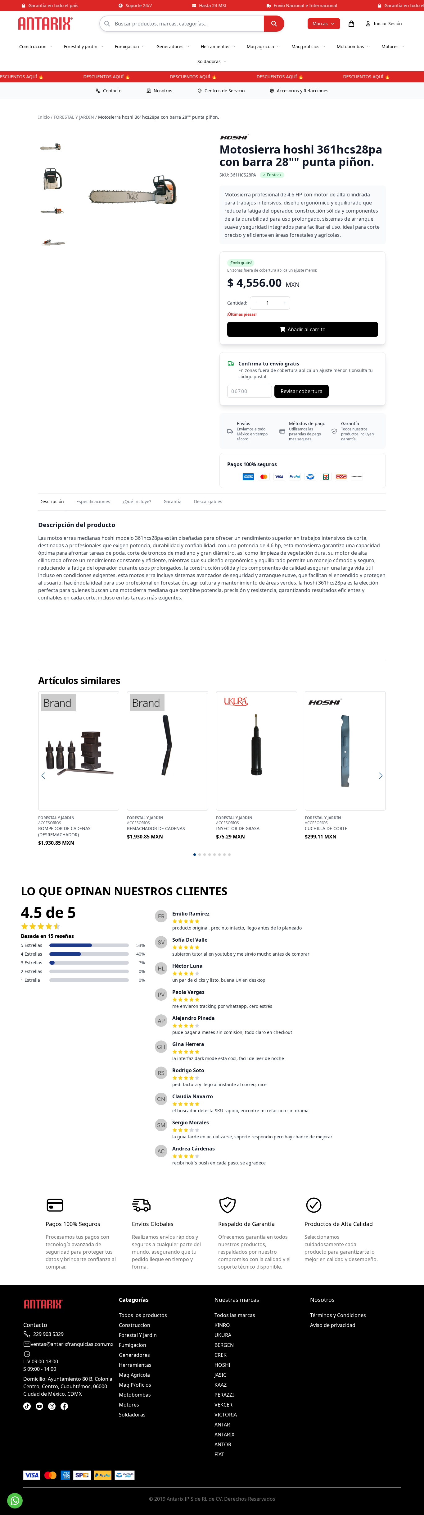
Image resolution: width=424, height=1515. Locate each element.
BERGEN (224, 1345)
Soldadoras (132, 1414)
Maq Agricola (134, 1374)
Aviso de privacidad (332, 1325)
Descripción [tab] (51, 501)
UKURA (222, 1335)
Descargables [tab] (208, 501)
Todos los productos (143, 1315)
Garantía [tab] (173, 501)
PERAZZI (224, 1394)
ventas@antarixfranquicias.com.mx (72, 1344)
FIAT (219, 1454)
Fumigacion (132, 1345)
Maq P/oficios (135, 1384)
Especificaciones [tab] (93, 501)
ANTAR (222, 1424)
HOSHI (222, 1364)
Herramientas (135, 1364)
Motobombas (135, 1394)
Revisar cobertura (302, 391)
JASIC (220, 1374)
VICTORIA (225, 1414)
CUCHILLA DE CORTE (326, 828)
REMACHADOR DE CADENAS (156, 828)
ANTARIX (224, 1434)
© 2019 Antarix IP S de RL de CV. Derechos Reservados (212, 1498)
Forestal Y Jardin (138, 1335)
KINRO (222, 1325)
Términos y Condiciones (338, 1315)
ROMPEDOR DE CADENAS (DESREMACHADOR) (64, 831)
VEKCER (223, 1404)
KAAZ (220, 1384)
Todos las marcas (234, 1315)
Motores (129, 1404)
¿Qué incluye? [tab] (137, 501)
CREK (220, 1355)
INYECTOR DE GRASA (237, 828)
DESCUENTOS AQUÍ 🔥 (97, 77)
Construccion (134, 1325)
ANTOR (222, 1444)
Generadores (134, 1355)
